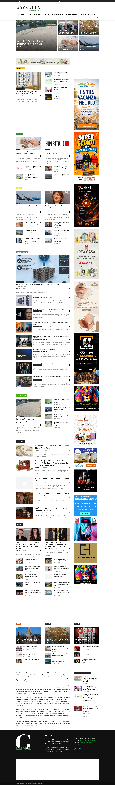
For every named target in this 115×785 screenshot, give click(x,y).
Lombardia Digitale (20, 281)
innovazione (22, 783)
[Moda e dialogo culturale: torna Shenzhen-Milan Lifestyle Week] (19, 648)
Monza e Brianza (19, 89)
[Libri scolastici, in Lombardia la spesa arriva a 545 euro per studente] (48, 168)
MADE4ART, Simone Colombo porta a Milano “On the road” (57, 640)
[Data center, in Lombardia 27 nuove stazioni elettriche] (24, 300)
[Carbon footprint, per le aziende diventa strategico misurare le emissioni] (48, 401)
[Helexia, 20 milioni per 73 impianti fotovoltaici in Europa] (48, 409)
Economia (18, 149)
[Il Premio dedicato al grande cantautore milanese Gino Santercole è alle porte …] (77, 648)
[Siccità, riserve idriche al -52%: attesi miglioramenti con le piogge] (48, 424)
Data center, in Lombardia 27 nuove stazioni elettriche (46, 295)
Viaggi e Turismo (19, 539)
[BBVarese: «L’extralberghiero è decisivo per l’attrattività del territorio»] (48, 81)
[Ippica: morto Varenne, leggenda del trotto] (19, 584)
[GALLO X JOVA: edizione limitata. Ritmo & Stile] (77, 661)
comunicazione (29, 783)
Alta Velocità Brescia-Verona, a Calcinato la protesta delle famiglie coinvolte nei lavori (56, 208)
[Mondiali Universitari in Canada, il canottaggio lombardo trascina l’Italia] (48, 584)
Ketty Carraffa (78, 642)
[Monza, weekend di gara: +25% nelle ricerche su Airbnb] (28, 81)
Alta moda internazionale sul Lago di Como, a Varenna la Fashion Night (28, 640)
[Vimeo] (96, 1)
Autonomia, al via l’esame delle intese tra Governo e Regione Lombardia (61, 232)
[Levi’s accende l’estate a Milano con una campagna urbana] (19, 661)
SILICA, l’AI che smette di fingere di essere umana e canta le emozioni (50, 309)
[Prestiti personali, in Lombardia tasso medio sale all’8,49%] (68, 43)
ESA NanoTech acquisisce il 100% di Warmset (44, 349)
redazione (19, 49)
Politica (17, 203)
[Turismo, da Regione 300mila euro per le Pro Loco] (19, 561)
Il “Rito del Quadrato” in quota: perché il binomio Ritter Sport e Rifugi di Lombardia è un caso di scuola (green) (52, 463)
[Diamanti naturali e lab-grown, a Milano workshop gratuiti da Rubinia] (19, 654)
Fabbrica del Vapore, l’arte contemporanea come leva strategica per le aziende (60, 648)
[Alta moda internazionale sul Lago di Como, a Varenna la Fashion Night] (28, 635)
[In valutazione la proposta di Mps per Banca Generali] (19, 168)
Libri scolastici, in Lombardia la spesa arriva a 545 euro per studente (61, 168)
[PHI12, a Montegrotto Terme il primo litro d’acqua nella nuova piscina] (48, 592)
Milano (41, 687)
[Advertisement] (69, 7)
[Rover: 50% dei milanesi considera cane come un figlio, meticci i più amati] (19, 576)
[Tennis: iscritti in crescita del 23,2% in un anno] (48, 576)
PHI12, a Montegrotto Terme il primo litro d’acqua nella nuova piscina (61, 592)
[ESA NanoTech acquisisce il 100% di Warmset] (24, 354)
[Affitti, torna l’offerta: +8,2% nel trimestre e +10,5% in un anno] (48, 176)
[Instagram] (92, 1)
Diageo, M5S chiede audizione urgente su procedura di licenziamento (61, 240)
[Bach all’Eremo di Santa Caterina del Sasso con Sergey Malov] (48, 661)
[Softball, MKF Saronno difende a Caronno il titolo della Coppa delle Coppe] (19, 592)
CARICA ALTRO (86, 716)
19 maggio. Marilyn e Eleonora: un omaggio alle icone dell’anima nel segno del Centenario (91, 688)
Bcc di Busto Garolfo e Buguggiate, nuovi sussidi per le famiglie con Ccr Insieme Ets (32, 176)
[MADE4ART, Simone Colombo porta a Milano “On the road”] (89, 27)
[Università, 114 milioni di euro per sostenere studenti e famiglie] (19, 224)
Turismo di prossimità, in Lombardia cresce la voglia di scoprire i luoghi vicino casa (55, 544)
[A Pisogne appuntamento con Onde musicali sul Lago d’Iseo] (48, 655)
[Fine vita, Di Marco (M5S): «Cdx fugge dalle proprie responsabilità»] (48, 224)
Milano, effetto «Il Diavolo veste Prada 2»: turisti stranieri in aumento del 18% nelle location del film (27, 545)
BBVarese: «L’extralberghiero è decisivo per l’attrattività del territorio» (61, 81)
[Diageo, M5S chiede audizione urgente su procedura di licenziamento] (48, 240)
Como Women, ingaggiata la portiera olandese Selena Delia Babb (61, 568)
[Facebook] (90, 1)
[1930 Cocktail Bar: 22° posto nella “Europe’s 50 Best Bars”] (24, 498)
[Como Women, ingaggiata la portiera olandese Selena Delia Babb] (48, 568)
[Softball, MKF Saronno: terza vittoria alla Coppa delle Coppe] (48, 561)
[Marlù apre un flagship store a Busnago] (48, 89)
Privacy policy (77, 748)
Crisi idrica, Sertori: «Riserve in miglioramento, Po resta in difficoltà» (27, 421)
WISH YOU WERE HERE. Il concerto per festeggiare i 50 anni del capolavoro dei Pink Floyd (86, 639)
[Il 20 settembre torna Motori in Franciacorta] (48, 97)
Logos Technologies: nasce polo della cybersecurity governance (48, 363)
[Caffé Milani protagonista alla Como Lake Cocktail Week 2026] (24, 513)
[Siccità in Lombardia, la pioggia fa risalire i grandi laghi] (48, 416)
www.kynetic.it (41, 783)
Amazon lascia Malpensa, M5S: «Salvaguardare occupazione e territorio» (27, 208)
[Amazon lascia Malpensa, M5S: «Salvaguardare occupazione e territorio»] (89, 43)
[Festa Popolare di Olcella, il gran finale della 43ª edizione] (48, 74)
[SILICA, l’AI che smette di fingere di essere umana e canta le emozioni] (24, 314)
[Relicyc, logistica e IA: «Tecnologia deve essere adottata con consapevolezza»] (43, 269)
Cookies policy (77, 749)
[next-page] (19, 105)
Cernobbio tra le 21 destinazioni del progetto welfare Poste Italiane (32, 568)
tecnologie (35, 783)
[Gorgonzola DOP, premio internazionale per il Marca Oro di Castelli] (24, 451)
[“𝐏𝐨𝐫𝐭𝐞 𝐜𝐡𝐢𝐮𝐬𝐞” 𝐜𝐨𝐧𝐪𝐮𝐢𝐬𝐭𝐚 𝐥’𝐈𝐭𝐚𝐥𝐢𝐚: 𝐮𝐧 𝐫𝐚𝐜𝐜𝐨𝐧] (78, 708)
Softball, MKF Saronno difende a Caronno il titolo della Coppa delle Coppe (33, 592)
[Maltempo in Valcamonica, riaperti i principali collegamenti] (19, 232)
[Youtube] (98, 1)
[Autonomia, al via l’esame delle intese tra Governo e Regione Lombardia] (48, 232)
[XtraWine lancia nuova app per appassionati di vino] (24, 483)
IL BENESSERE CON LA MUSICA (89, 653)
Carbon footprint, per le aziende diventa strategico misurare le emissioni (61, 401)
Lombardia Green (19, 416)
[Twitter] (94, 1)
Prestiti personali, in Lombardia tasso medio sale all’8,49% (27, 153)
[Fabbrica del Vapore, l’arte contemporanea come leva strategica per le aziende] (48, 648)
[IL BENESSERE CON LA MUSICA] (77, 654)
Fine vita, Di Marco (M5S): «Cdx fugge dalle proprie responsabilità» (61, 224)
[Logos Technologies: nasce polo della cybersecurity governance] (24, 368)
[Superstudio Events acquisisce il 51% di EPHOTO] (57, 143)
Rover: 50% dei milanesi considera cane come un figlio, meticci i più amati (32, 576)
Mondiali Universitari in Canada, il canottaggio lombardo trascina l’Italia (62, 584)
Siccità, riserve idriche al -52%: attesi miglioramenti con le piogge (61, 424)
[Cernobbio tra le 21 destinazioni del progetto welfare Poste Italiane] (19, 568)
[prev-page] (17, 105)
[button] (97, 18)
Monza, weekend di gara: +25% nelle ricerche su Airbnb (27, 93)
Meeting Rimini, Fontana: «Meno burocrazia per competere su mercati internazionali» (32, 240)
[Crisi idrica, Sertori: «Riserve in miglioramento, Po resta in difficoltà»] (36, 38)
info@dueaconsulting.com (85, 742)
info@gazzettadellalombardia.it (87, 740)
